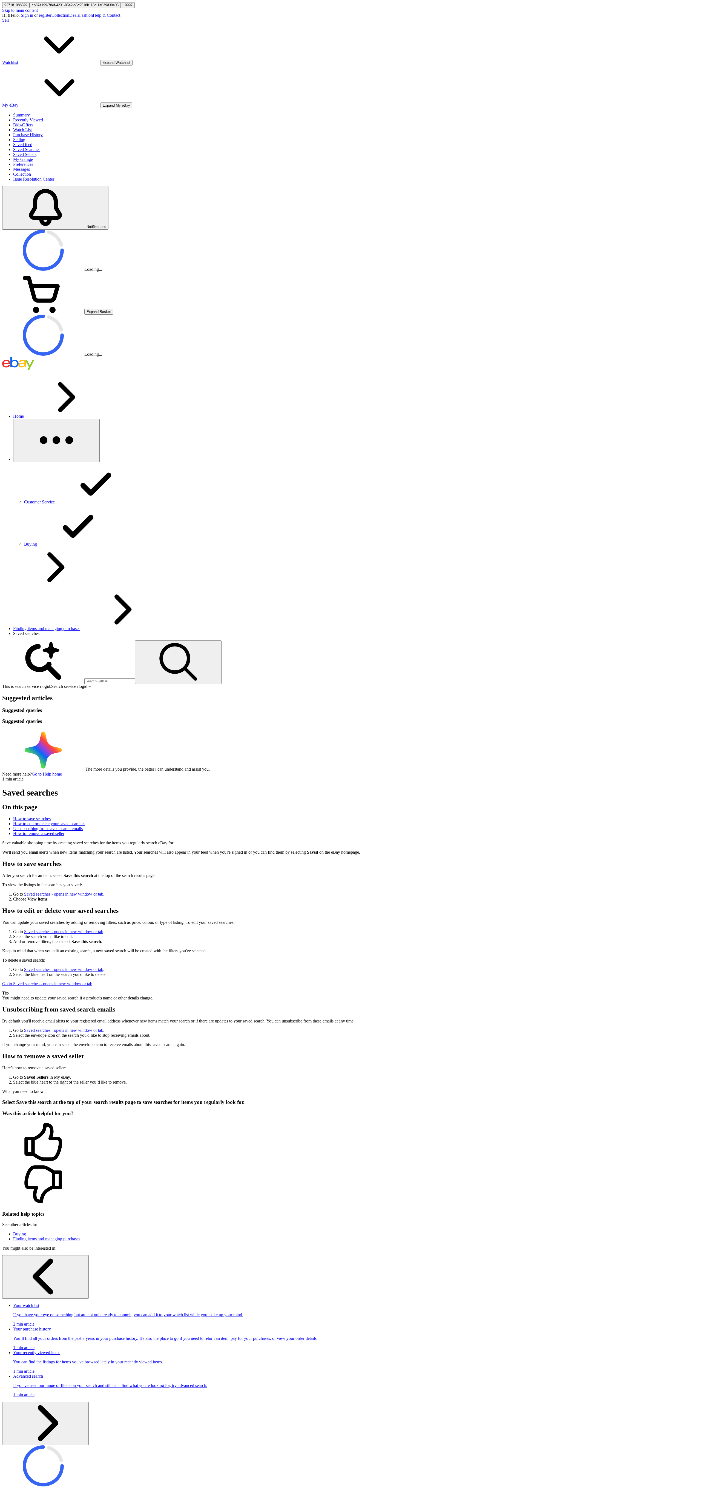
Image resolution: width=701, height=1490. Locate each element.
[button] (350, 1142)
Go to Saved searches (47, 983)
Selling (19, 139)
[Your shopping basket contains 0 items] (43, 311)
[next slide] (45, 1423)
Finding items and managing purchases (46, 628)
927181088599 (15, 5)
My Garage (23, 159)
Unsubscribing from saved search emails (48, 828)
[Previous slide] (45, 1277)
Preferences (23, 164)
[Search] (178, 662)
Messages (21, 169)
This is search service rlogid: (26, 686)
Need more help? (17, 774)
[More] (56, 440)
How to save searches (32, 818)
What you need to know (23, 1091)
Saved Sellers (24, 154)
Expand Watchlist (116, 63)
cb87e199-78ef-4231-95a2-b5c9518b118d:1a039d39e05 (75, 5)
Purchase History (28, 134)
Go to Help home (47, 774)
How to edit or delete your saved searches (49, 823)
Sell (5, 20)
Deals (74, 15)
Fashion (86, 15)
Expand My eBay (116, 105)
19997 (128, 5)
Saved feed (22, 144)
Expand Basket (99, 312)
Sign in (27, 15)
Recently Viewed (28, 120)
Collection (60, 15)
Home (18, 416)
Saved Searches (26, 149)
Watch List (22, 129)
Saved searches (63, 894)
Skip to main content (20, 10)
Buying (19, 1234)
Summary (21, 115)
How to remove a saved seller (38, 833)
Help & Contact (106, 15)
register (45, 15)
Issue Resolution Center (33, 179)
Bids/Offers (23, 124)
